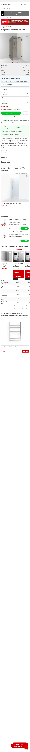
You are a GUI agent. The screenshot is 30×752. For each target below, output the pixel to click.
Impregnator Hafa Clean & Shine (17, 219)
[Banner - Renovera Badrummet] (15, 22)
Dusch (4, 17)
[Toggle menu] (28, 4)
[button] (15, 69)
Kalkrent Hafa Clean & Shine (16, 231)
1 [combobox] (25, 113)
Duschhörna (8, 17)
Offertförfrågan (15, 117)
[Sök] (2, 8)
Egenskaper (6, 162)
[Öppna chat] (26, 747)
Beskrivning (6, 157)
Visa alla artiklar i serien (21, 173)
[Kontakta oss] (21, 4)
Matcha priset (16, 109)
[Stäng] (12, 743)
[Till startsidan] (5, 4)
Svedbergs (3, 152)
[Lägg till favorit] (27, 36)
